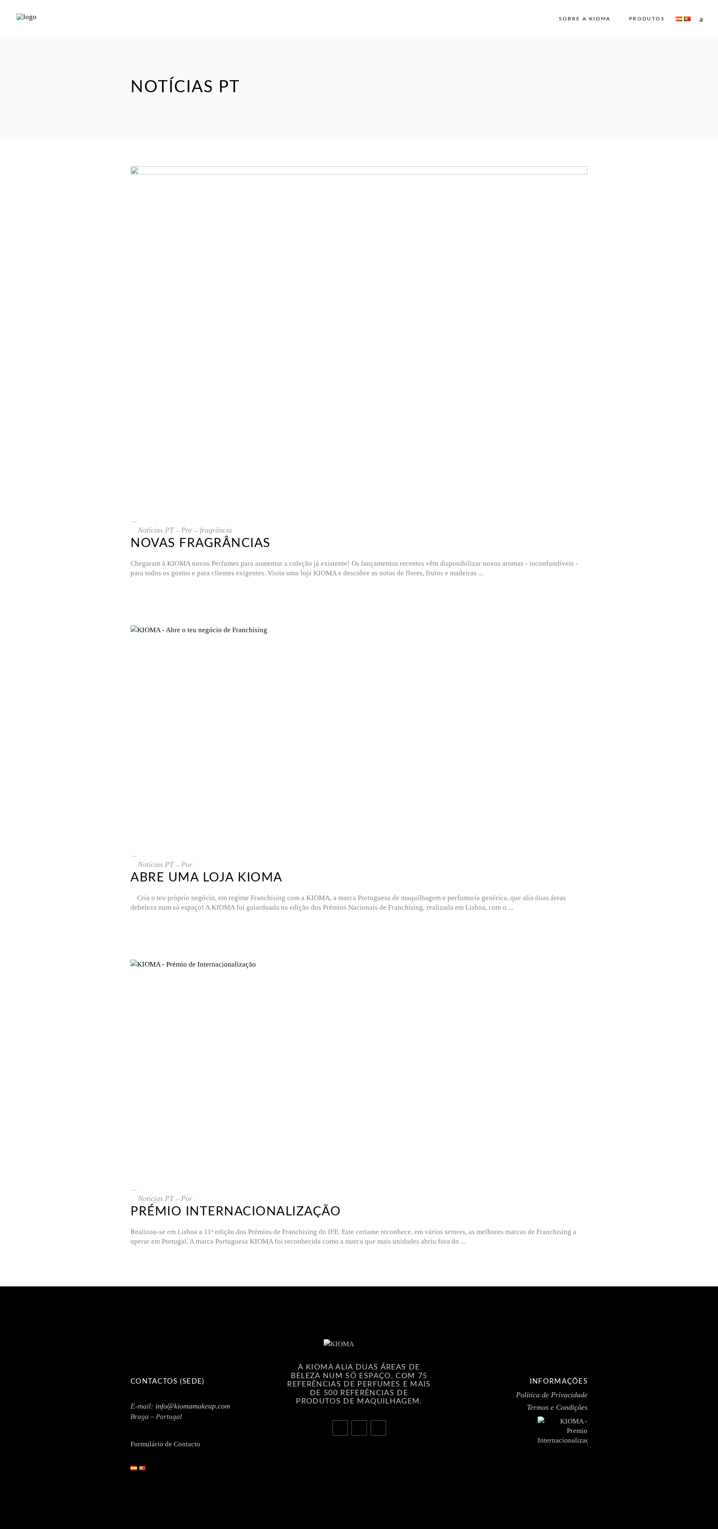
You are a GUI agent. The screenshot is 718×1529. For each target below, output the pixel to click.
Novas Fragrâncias (200, 543)
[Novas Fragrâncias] (359, 337)
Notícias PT (156, 530)
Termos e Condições (557, 1407)
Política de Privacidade (552, 1395)
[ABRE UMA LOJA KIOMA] (359, 734)
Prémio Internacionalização (235, 1211)
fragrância (216, 530)
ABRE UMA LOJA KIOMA (206, 877)
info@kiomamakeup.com (192, 1406)
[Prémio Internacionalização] (359, 1069)
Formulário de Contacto (165, 1444)
